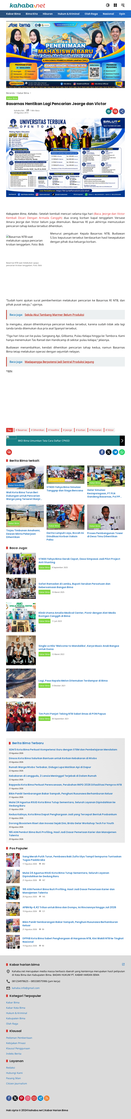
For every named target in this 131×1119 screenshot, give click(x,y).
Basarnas (22, 429)
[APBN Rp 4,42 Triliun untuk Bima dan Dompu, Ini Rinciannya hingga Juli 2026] (13, 909)
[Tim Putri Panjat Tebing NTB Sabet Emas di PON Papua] (21, 716)
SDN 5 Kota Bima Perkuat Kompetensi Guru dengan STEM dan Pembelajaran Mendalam (63, 749)
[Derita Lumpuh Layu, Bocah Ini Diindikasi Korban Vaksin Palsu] (65, 517)
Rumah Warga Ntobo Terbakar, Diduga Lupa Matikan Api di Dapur (50, 767)
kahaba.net (19, 110)
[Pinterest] (21, 1098)
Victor (111, 429)
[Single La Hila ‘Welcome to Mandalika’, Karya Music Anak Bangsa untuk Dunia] (21, 650)
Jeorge (68, 429)
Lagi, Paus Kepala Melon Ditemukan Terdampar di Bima (73, 680)
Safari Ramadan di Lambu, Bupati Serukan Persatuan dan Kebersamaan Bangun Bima (74, 585)
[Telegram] (115, 452)
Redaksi (10, 1067)
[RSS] (46, 1098)
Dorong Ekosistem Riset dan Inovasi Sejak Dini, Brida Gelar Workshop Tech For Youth (61, 823)
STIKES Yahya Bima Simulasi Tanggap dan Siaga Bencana (65, 489)
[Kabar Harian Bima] (27, 4)
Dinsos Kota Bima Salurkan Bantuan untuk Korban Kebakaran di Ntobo (53, 758)
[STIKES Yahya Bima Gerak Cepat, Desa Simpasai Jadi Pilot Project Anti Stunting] (21, 563)
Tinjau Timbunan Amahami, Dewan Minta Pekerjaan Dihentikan (23, 534)
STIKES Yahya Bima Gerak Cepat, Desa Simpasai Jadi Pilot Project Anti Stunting (79, 560)
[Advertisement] (46, 202)
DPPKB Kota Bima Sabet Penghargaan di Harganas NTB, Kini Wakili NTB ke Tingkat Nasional (73, 940)
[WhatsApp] (122, 452)
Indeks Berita (13, 1053)
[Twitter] (109, 452)
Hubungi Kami (14, 1072)
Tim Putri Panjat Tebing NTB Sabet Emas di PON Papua (72, 713)
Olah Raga (12, 1023)
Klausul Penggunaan (18, 1048)
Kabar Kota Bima (16, 485)
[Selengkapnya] (123, 964)
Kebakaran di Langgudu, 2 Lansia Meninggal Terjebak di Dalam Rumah (53, 776)
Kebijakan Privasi (16, 1043)
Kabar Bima (12, 98)
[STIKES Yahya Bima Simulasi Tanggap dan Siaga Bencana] (65, 474)
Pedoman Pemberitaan (19, 1037)
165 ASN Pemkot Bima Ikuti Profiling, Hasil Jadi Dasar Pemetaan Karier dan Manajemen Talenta (62, 834)
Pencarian (96, 429)
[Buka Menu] (115, 5)
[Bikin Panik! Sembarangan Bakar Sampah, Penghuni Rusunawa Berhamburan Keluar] (13, 925)
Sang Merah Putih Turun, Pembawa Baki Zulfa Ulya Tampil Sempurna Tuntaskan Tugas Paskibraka (72, 858)
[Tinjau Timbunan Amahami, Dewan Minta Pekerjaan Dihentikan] (25, 515)
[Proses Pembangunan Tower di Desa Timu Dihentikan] (106, 517)
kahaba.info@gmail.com (26, 988)
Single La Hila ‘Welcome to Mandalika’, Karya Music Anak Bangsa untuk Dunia (79, 647)
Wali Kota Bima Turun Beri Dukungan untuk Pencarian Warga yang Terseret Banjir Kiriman (23, 496)
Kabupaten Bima (56, 480)
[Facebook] (102, 452)
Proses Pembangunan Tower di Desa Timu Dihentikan (105, 535)
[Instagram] (28, 1098)
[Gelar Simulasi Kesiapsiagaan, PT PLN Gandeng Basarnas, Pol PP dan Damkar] (106, 476)
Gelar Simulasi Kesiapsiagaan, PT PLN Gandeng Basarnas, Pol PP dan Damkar (103, 493)
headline (54, 429)
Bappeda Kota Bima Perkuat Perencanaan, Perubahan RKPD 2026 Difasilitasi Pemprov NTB (65, 784)
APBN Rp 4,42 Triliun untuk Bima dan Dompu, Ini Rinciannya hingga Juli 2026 (69, 907)
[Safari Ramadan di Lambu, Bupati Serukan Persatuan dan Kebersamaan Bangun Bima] (21, 588)
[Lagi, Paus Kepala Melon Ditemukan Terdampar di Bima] (21, 683)
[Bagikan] (122, 111)
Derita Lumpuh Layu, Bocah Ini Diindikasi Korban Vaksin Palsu (65, 536)
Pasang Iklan (13, 1078)
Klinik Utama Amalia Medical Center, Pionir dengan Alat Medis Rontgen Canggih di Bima (77, 614)
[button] (108, 5)
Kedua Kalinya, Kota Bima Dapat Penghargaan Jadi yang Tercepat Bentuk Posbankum (63, 814)
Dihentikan (38, 429)
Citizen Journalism (16, 1083)
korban (81, 429)
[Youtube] (34, 1098)
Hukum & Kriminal (16, 1013)
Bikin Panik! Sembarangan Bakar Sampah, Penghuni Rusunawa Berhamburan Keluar (61, 793)
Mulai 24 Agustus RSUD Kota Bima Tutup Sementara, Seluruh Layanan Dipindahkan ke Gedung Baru (62, 804)
